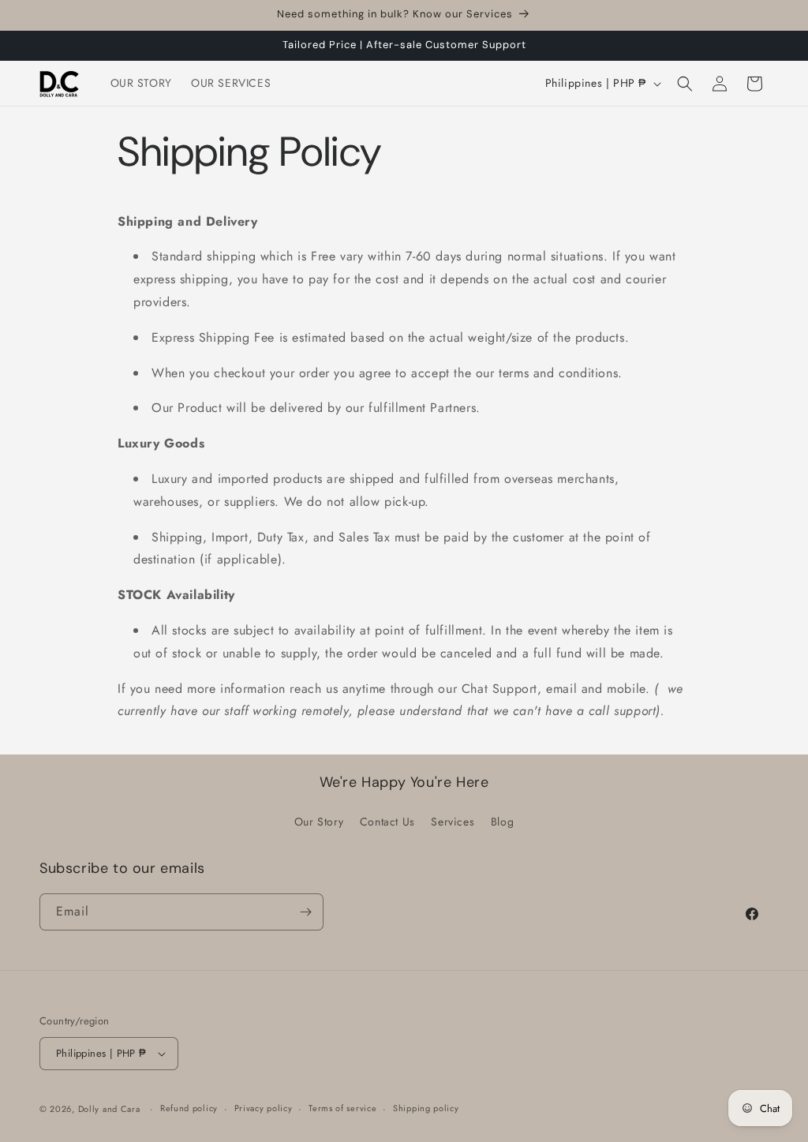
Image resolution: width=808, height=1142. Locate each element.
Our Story (318, 821)
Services (452, 821)
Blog (502, 821)
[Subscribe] (305, 911)
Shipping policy (426, 1108)
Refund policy (189, 1108)
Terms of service (342, 1108)
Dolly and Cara (109, 1109)
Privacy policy (263, 1108)
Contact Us (387, 821)
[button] (685, 83)
